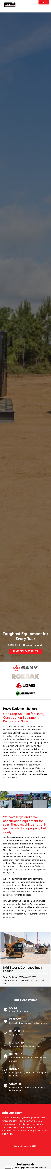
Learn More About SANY (25, 1146)
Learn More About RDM (25, 651)
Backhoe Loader (14, 967)
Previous (1, 958)
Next (50, 958)
